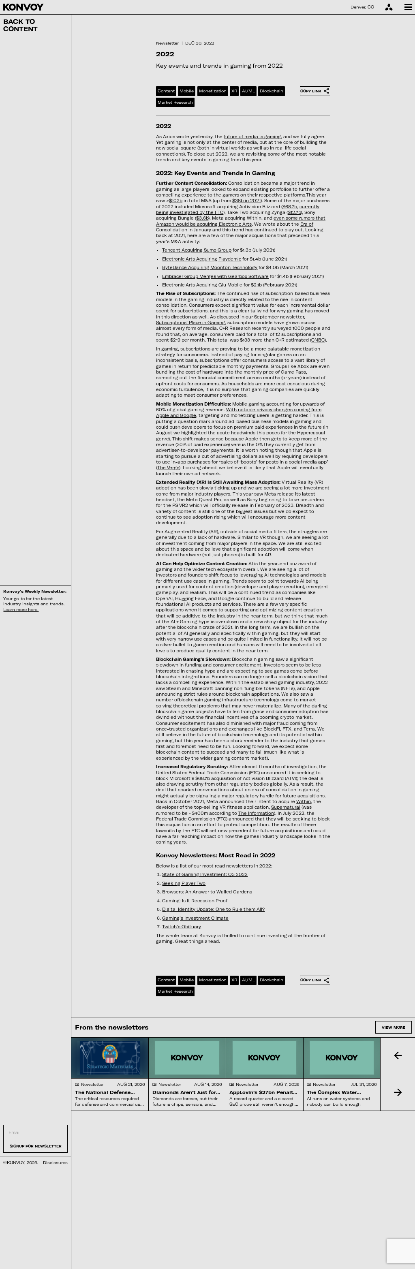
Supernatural (285, 807)
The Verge (168, 467)
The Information (256, 813)
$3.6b (202, 218)
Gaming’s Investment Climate (195, 918)
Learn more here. (21, 609)
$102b (175, 200)
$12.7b (294, 212)
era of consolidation (274, 789)
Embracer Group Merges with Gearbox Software (215, 276)
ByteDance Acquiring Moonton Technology (209, 267)
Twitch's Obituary (181, 926)
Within (303, 801)
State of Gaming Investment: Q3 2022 (205, 874)
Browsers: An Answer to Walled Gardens (207, 891)
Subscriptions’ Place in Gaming (190, 322)
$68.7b (289, 206)
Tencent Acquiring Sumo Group (196, 250)
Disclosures (55, 1162)
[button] (397, 1056)
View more (393, 1027)
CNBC (318, 340)
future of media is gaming (252, 136)
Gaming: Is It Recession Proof (194, 900)
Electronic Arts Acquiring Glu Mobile (202, 284)
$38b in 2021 (246, 200)
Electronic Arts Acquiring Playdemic (201, 258)
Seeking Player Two (183, 883)
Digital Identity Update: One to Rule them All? (213, 909)
